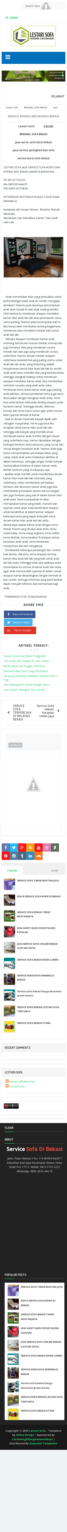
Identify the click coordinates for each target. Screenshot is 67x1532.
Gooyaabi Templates (43, 1443)
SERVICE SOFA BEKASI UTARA (34, 1023)
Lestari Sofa (17, 1086)
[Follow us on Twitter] (14, 847)
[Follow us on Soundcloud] (38, 856)
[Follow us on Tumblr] (22, 856)
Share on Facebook (22, 614)
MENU (14, 17)
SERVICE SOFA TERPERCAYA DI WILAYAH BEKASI (22, 712)
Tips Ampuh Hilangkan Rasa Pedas (24, 689)
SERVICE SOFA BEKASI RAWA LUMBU (38, 959)
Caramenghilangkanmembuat (32, 1439)
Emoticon (15, 745)
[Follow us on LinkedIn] (30, 856)
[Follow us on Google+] (22, 847)
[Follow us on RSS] (30, 847)
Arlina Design (25, 1435)
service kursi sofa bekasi (33, 158)
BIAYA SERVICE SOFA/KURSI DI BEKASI (38, 896)
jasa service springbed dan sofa (34, 150)
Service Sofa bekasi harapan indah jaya (45, 711)
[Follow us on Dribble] (47, 847)
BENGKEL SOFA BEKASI (33, 134)
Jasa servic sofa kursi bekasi (33, 142)
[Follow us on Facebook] (6, 847)
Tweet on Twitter (21, 622)
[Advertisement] (17, 1464)
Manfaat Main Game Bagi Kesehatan (25, 671)
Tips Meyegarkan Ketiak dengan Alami (26, 684)
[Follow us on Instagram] (14, 856)
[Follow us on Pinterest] (6, 856)
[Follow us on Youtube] (38, 847)
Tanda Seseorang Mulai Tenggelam (24, 656)
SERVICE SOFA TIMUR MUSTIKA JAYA (38, 880)
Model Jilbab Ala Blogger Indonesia (24, 666)
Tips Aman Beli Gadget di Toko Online (26, 661)
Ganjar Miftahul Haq (22, 1081)
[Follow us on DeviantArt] (55, 847)
